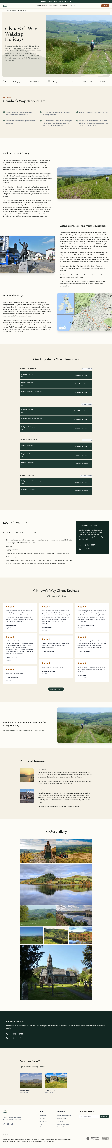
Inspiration (63, 5)
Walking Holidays (42, 5)
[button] (38, 851)
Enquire (105, 5)
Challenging (28, 427)
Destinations (52, 5)
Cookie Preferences (9, 1135)
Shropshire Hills (25, 1090)
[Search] (98, 5)
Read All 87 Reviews (56, 689)
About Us (72, 5)
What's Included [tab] (8, 533)
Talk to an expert (53, 1)
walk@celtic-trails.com (90, 549)
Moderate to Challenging (31, 391)
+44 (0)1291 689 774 (89, 545)
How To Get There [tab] (33, 533)
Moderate (27, 374)
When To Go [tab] (20, 533)
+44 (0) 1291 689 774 (65, 1)
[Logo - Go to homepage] (19, 1111)
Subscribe (104, 1116)
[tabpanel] (38, 550)
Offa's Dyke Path (50, 1090)
